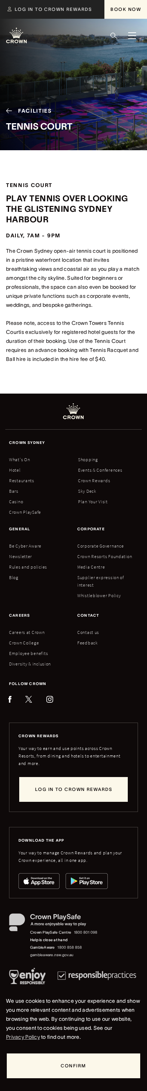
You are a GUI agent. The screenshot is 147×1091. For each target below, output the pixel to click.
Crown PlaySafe (25, 512)
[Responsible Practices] (97, 977)
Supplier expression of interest (100, 581)
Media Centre (91, 567)
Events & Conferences (100, 470)
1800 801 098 (85, 932)
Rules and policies (28, 567)
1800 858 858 (70, 947)
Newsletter (20, 556)
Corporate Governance (100, 546)
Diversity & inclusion (30, 664)
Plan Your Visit (93, 501)
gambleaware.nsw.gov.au (52, 955)
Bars (13, 491)
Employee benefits (28, 653)
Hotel (15, 470)
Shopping (88, 459)
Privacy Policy (23, 1037)
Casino (16, 501)
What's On (19, 459)
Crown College (24, 643)
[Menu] (132, 36)
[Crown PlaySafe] (53, 923)
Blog (13, 577)
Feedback (87, 643)
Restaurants (21, 480)
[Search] (114, 36)
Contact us (88, 632)
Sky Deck (87, 491)
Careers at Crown (27, 632)
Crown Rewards (94, 480)
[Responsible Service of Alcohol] (27, 977)
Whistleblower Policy (99, 595)
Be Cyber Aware (25, 546)
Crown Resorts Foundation (104, 556)
